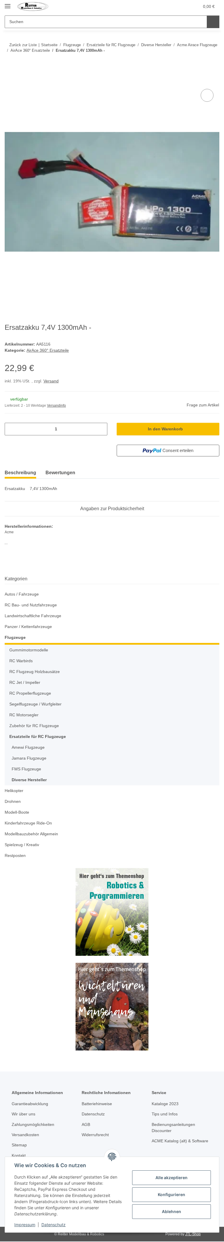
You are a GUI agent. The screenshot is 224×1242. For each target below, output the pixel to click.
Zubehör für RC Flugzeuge (34, 725)
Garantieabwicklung (30, 1103)
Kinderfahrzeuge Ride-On (28, 823)
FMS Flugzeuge (26, 769)
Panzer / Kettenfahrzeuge (28, 626)
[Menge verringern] (11, 429)
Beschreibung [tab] (20, 472)
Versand (51, 381)
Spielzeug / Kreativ (22, 844)
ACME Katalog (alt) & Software (180, 1140)
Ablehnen (171, 1211)
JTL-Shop (193, 1234)
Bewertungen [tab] (60, 472)
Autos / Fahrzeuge (22, 594)
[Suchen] (213, 21)
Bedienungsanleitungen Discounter (173, 1127)
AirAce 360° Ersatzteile (48, 350)
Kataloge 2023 (165, 1103)
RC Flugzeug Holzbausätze (34, 671)
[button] (182, 6)
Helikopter (14, 790)
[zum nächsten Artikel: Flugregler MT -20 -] (213, 62)
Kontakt (19, 1155)
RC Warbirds (21, 660)
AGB (86, 1124)
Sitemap (19, 1145)
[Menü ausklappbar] (7, 3)
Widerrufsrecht (95, 1134)
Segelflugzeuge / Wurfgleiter (35, 704)
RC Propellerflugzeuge (30, 693)
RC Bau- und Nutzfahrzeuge (31, 605)
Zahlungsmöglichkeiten (33, 1124)
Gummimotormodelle (28, 650)
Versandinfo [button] (56, 405)
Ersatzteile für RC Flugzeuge (37, 736)
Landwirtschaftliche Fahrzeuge (33, 615)
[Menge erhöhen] (100, 429)
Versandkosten (25, 1134)
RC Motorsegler (23, 715)
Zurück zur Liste (23, 45)
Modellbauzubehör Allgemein (31, 834)
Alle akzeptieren (171, 1177)
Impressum (24, 1224)
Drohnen (13, 801)
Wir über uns (23, 1114)
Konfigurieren (171, 1194)
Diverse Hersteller (29, 779)
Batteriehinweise (97, 1103)
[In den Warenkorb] (9, 81)
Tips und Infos (165, 1114)
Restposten (15, 855)
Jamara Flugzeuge (29, 758)
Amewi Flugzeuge (28, 747)
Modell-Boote (17, 812)
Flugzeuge (15, 637)
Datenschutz (53, 1224)
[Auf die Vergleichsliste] (207, 95)
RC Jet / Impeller (24, 682)
